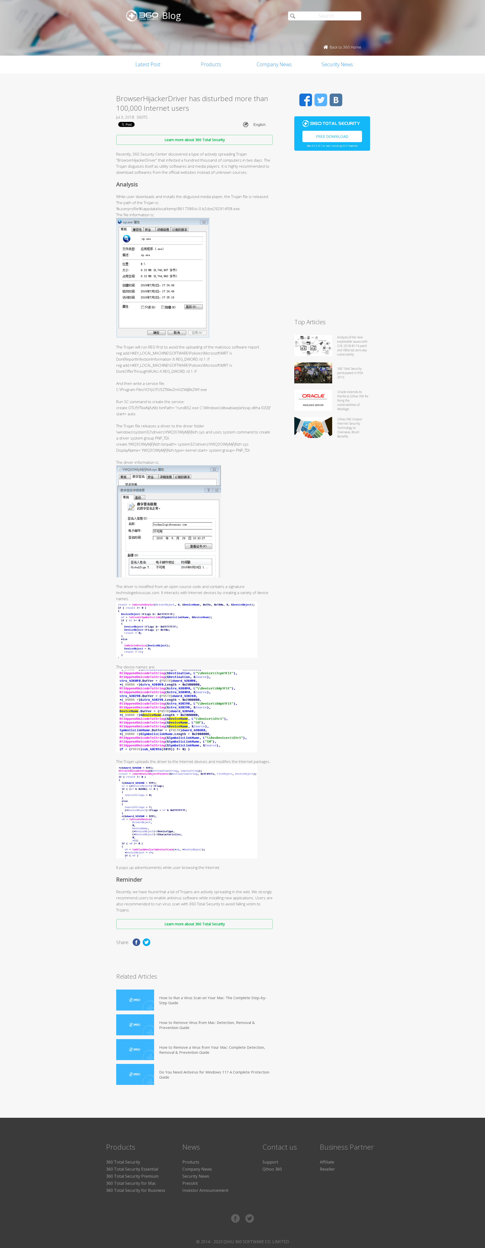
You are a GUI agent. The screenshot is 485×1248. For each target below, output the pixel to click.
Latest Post (147, 64)
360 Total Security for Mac (131, 1183)
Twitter (320, 100)
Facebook (305, 100)
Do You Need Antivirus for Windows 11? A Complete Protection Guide (214, 1074)
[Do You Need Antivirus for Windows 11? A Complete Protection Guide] (135, 1074)
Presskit (190, 1183)
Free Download (332, 136)
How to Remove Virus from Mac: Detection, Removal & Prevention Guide (207, 1025)
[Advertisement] (332, 237)
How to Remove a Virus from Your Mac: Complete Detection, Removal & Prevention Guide (212, 1050)
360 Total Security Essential (132, 1169)
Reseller (327, 1169)
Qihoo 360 (272, 1169)
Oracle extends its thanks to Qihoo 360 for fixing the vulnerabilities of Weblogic (353, 400)
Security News (337, 64)
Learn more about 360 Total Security (194, 139)
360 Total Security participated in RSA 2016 (350, 372)
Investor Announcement (205, 1190)
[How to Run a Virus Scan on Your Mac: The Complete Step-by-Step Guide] (135, 1000)
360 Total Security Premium (132, 1176)
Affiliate (327, 1162)
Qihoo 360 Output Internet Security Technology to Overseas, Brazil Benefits (349, 428)
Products (211, 64)
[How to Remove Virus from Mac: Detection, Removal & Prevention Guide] (135, 1024)
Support (270, 1162)
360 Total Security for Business (135, 1190)
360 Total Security (123, 1162)
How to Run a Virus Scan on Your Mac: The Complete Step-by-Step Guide (213, 1000)
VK (336, 100)
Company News (274, 64)
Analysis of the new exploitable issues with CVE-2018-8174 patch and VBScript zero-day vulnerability (352, 346)
